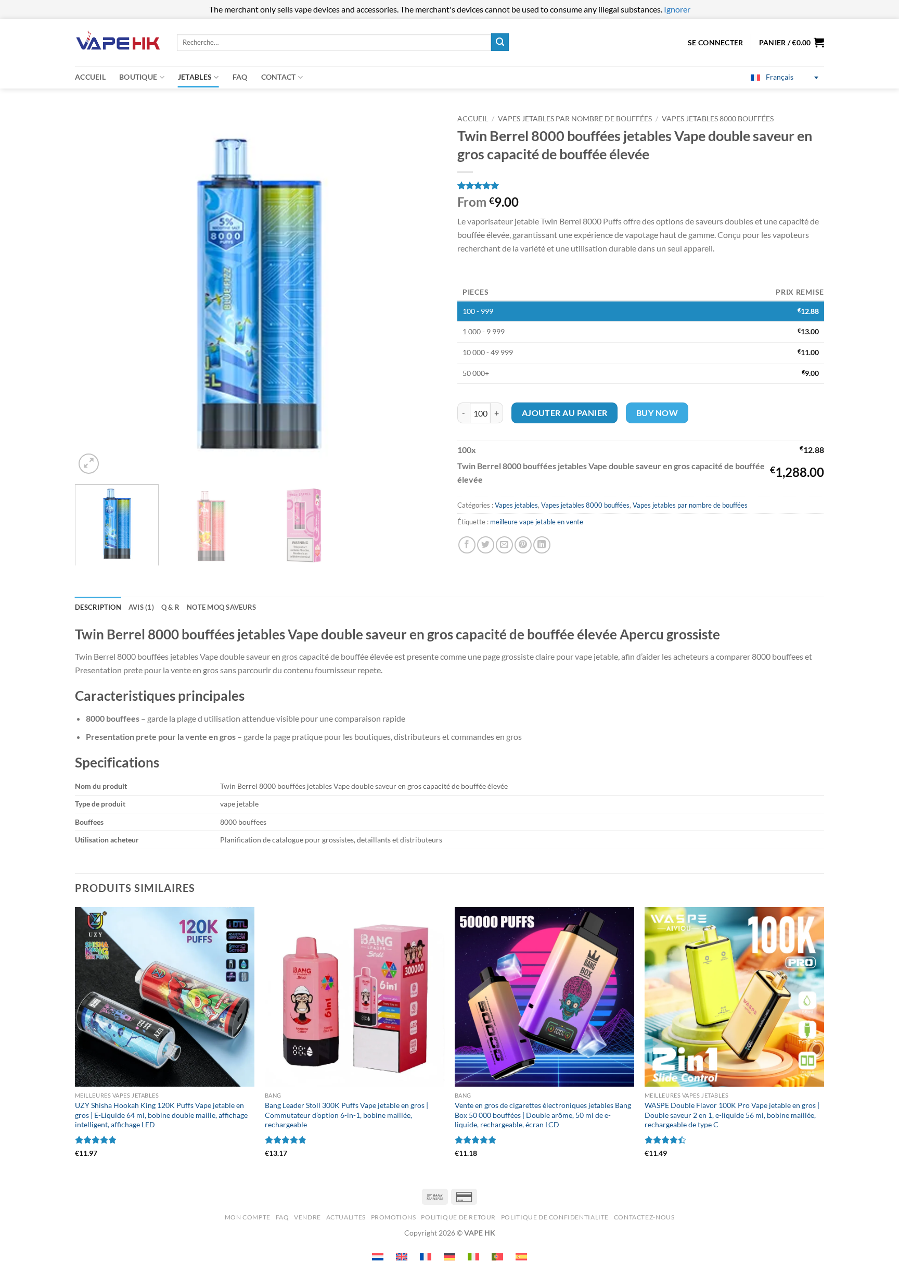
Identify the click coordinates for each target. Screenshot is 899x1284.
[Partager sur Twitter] (485, 544)
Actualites (346, 1217)
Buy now (657, 413)
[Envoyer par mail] (504, 544)
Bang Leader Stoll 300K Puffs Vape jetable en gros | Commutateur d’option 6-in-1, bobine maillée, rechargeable (346, 1115)
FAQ (240, 76)
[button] (791, 42)
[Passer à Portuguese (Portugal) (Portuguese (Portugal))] (497, 1257)
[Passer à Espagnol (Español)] (521, 1257)
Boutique (138, 76)
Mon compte (248, 1217)
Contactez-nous (644, 1217)
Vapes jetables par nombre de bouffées (575, 119)
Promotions (393, 1217)
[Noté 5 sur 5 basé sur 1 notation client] (640, 185)
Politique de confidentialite (555, 1217)
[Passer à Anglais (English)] (401, 1257)
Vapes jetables (516, 505)
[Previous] (95, 293)
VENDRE (307, 1217)
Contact (278, 76)
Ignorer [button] (677, 9)
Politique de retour (458, 1217)
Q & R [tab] (170, 607)
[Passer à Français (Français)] (425, 1257)
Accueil (90, 76)
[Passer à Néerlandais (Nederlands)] (378, 1257)
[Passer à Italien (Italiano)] (473, 1257)
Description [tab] (98, 607)
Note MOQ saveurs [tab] (221, 607)
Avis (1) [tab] (141, 607)
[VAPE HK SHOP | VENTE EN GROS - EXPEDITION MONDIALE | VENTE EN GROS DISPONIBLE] (118, 42)
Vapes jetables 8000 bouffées (718, 119)
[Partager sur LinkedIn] (541, 544)
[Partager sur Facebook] (467, 544)
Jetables (195, 76)
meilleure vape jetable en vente (536, 522)
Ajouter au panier (565, 413)
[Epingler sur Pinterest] (523, 544)
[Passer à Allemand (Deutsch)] (449, 1257)
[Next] (421, 293)
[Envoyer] (500, 42)
